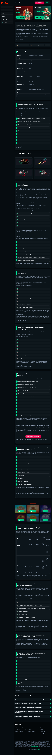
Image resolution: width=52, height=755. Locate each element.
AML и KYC (17, 733)
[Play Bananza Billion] (20, 509)
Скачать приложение (43, 733)
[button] (50, 749)
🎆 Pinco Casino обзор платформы (22, 45)
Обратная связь (42, 731)
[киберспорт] (42, 174)
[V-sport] (24, 174)
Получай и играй (39, 17)
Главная (3, 6)
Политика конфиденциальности (20, 729)
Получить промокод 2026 (33, 436)
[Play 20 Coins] (33, 509)
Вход (3, 13)
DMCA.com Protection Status (19, 727)
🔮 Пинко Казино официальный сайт (37, 45)
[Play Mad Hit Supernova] (45, 509)
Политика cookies (18, 736)
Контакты (41, 729)
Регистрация (39, 2)
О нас (29, 727)
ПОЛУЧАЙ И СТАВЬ (20, 17)
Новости (41, 736)
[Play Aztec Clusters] (33, 518)
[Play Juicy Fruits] (20, 518)
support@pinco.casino (34, 746)
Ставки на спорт (5, 19)
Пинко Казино (38, 749)
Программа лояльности (31, 731)
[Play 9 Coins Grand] (45, 518)
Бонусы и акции (30, 733)
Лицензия (41, 727)
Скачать (3, 16)
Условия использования (19, 731)
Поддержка (5, 22)
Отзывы (29, 736)
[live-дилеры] (24, 163)
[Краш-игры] (42, 163)
